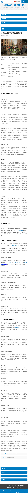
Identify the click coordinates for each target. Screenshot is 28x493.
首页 (4, 7)
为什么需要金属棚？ (10, 457)
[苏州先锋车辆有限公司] (2, 2)
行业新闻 (11, 7)
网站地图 (9, 487)
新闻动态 (7, 7)
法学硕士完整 (18, 487)
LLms (13, 487)
